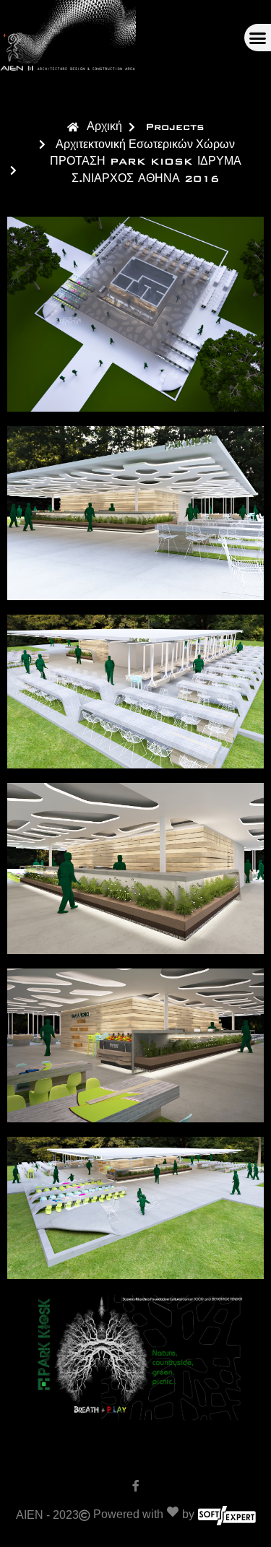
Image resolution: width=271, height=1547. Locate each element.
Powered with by (143, 1514)
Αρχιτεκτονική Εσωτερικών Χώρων (145, 144)
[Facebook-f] (136, 1485)
